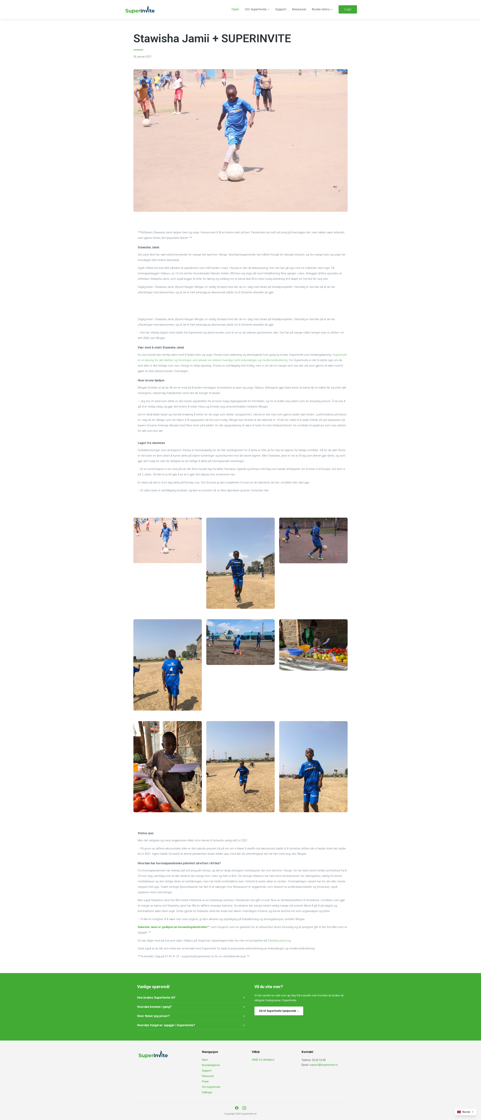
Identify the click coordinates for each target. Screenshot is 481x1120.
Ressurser (299, 9)
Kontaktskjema (211, 1065)
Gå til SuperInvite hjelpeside (279, 1011)
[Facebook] (237, 1108)
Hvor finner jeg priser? (153, 1016)
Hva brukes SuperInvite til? (156, 997)
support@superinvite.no (323, 1064)
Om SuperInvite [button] (255, 9)
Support (280, 9)
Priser (205, 1081)
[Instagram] (244, 1108)
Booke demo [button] (321, 9)
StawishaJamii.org (279, 940)
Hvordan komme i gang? (154, 1007)
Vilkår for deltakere (263, 1059)
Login (347, 9)
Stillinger (207, 1092)
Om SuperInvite (211, 1086)
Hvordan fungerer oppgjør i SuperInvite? (166, 1025)
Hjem (235, 9)
